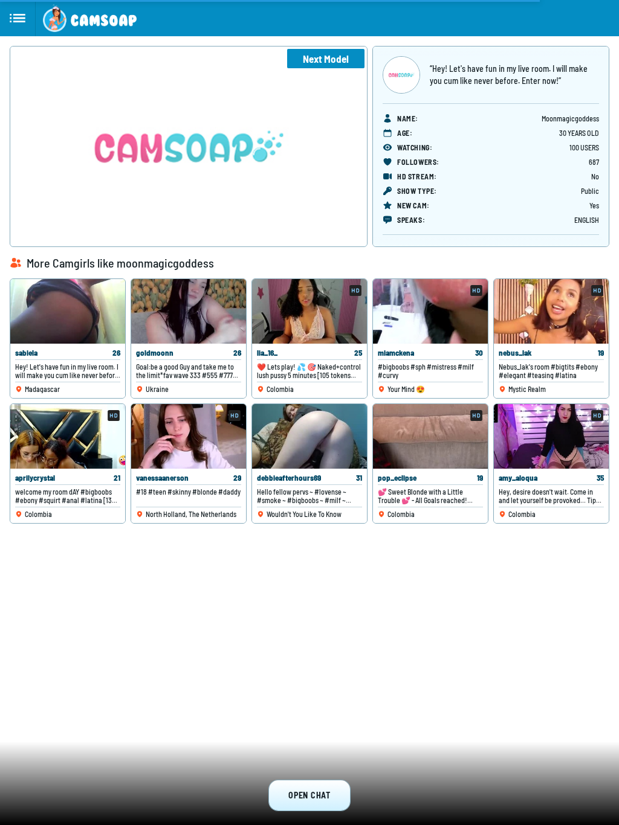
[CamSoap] (90, 18)
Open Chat (309, 795)
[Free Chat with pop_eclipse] (430, 436)
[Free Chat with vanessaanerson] (188, 436)
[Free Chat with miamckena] (430, 311)
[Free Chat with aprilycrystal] (67, 436)
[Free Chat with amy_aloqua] (551, 436)
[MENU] (18, 18)
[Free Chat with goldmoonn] (188, 311)
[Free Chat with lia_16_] (309, 311)
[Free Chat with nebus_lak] (551, 311)
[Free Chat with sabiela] (67, 311)
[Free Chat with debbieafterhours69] (309, 436)
